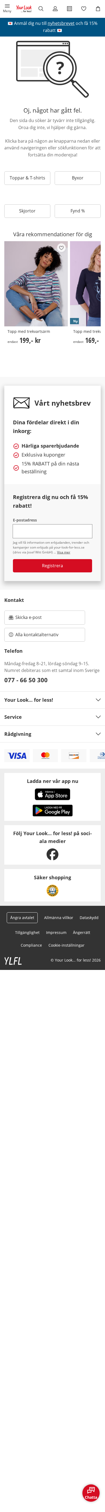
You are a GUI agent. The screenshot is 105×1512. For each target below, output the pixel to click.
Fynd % (78, 211)
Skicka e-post (29, 619)
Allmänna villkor (58, 917)
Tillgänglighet (27, 932)
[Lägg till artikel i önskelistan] (61, 247)
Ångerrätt (81, 932)
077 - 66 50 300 (26, 680)
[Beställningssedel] (69, 8)
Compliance (31, 945)
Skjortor (27, 211)
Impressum (56, 932)
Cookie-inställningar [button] (66, 945)
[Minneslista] (83, 8)
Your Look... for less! (28, 700)
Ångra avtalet (22, 917)
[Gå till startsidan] (24, 8)
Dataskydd (89, 917)
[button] (7, 8)
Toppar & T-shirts (27, 178)
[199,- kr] (36, 284)
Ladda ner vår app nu (52, 781)
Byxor (77, 178)
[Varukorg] (98, 8)
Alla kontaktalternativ (36, 635)
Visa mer (63, 552)
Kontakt (14, 600)
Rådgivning (17, 734)
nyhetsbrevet (61, 23)
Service (13, 717)
